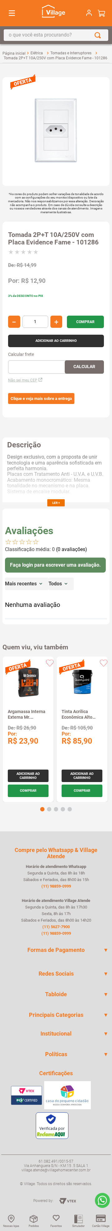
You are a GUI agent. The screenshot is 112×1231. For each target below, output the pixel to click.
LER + (56, 503)
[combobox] (56, 35)
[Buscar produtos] (99, 35)
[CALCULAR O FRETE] (84, 367)
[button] (41, 398)
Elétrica (36, 53)
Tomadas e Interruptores (70, 53)
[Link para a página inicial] (14, 53)
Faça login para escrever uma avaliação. (55, 565)
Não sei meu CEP (22, 380)
